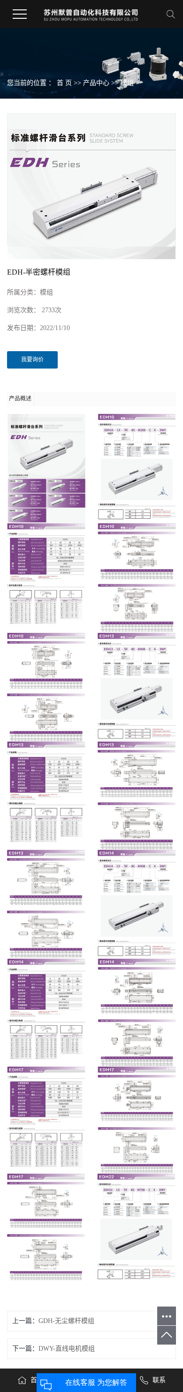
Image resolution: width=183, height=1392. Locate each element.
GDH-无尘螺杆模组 (66, 1320)
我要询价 (32, 359)
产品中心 (96, 82)
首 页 (64, 82)
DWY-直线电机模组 (66, 1348)
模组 (127, 82)
